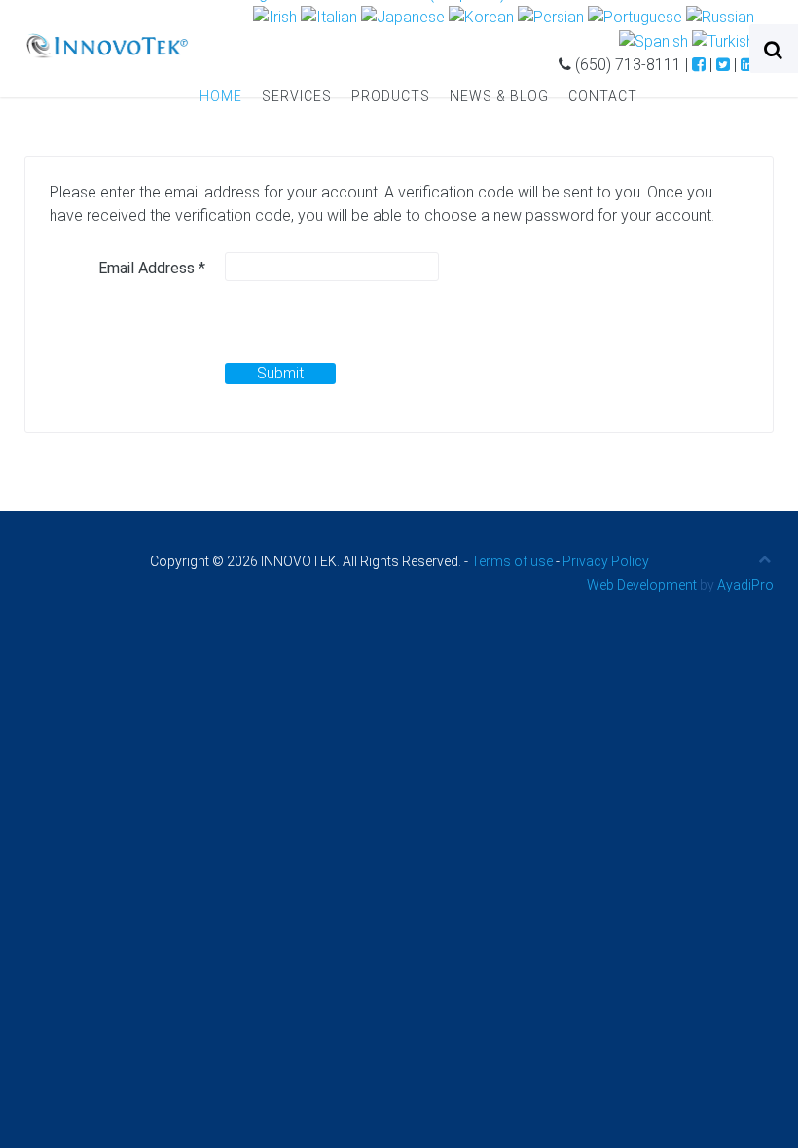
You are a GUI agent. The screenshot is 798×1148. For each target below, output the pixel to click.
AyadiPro (745, 584)
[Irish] (275, 17)
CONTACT (602, 96)
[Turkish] (723, 40)
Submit (280, 373)
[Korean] (481, 17)
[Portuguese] (635, 17)
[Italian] (329, 17)
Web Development (642, 584)
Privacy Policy (605, 561)
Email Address (151, 268)
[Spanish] (653, 40)
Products (390, 96)
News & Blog (499, 96)
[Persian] (551, 17)
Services (297, 96)
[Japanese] (403, 17)
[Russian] (720, 17)
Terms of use (512, 561)
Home (221, 96)
